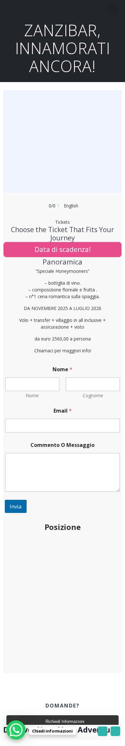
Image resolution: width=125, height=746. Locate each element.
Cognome (93, 395)
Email (63, 411)
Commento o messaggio (62, 445)
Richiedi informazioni (65, 721)
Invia (16, 506)
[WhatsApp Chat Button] (16, 730)
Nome (32, 395)
